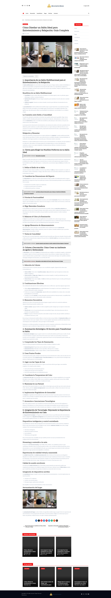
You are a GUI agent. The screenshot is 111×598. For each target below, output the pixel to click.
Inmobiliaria (39, 13)
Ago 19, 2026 (44, 554)
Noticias (50, 13)
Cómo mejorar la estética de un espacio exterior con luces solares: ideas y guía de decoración (81, 219)
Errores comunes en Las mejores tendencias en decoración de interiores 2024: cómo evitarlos (81, 187)
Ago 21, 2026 (27, 554)
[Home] (23, 13)
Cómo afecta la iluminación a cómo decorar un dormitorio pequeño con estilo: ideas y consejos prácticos (81, 51)
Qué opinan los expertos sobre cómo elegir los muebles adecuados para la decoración (80, 129)
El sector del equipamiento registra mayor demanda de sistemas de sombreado (80, 178)
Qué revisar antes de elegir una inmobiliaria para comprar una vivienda (47, 585)
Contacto (56, 13)
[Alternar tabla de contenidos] (36, 76)
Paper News (37, 593)
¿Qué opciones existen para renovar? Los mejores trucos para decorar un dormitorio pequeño (81, 92)
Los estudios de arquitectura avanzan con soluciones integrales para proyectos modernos (80, 170)
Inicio (27, 13)
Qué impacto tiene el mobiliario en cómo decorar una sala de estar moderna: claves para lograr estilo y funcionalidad (81, 73)
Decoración (32, 13)
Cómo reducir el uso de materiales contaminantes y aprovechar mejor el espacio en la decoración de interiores (81, 234)
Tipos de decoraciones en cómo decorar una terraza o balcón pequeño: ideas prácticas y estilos (81, 162)
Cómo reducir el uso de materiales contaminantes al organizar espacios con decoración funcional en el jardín (81, 211)
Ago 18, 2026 (61, 554)
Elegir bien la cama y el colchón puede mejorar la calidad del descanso (64, 584)
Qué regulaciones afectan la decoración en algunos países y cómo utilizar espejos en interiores (80, 120)
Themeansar (24, 595)
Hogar (45, 13)
